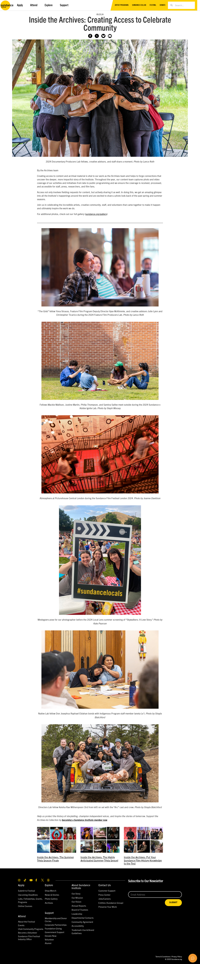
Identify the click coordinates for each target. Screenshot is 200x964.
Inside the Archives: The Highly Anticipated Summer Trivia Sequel (99, 858)
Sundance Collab (139, 5)
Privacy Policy (177, 956)
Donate (162, 5)
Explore (49, 885)
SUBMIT (173, 902)
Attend (22, 916)
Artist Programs (122, 5)
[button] (110, 36)
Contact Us (104, 885)
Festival (153, 5)
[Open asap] (192, 958)
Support (49, 912)
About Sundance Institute (81, 886)
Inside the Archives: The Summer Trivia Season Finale (55, 858)
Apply (21, 885)
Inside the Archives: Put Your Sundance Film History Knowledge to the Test (143, 860)
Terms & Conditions (162, 956)
